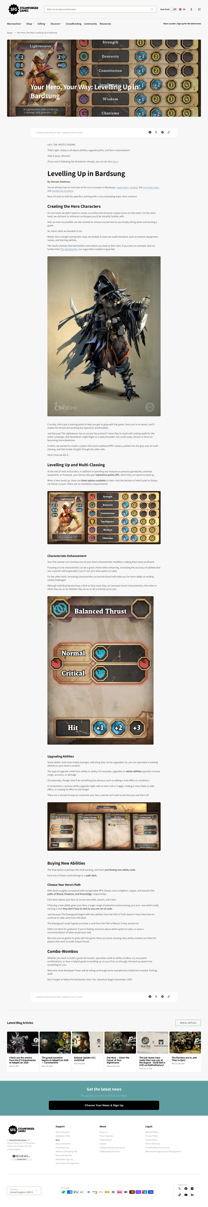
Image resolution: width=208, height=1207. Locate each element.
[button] (191, 9)
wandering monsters (62, 190)
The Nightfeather (69, 249)
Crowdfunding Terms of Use (157, 1147)
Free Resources (62, 1147)
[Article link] (22, 1052)
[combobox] (100, 9)
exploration (123, 187)
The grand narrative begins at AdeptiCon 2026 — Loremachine (55, 1060)
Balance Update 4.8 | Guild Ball (85, 1059)
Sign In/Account (63, 1132)
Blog (58, 1139)
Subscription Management (67, 1163)
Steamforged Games (17, 1139)
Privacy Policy (151, 1135)
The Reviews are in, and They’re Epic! (184, 1059)
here (114, 161)
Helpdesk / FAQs (63, 1135)
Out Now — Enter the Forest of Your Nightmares (118, 1060)
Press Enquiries (106, 1135)
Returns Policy (151, 1132)
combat (134, 187)
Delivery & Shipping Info (66, 1151)
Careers (102, 1143)
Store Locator (169, 23)
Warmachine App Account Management (163, 1151)
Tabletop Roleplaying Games (112, 1147)
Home (9, 32)
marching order (151, 187)
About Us (103, 1132)
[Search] (152, 9)
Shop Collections (63, 1143)
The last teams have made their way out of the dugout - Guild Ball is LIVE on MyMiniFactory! (152, 1061)
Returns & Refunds (64, 1155)
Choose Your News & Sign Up (104, 1105)
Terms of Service (152, 1143)
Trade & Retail (105, 1139)
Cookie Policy (151, 1139)
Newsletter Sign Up (64, 1159)
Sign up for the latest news (189, 23)
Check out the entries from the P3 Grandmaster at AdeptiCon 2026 (22, 1060)
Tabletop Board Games (109, 1151)
